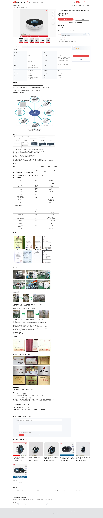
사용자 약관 (43, 509)
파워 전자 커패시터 (16, 493)
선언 (40, 509)
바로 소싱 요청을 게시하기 (44, 434)
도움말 (79, 5)
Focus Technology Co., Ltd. (53, 513)
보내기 (21, 434)
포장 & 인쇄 (18, 7)
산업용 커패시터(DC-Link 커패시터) (57, 492)
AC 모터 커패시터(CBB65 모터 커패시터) (58, 490)
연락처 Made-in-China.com (57, 509)
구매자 (73, 5)
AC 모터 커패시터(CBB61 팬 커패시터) (77, 490)
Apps (83, 5)
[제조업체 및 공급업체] (19, 2)
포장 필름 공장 (21, 504)
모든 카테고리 (16, 5)
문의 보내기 (65, 19)
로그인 (89, 2)
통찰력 (67, 509)
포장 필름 (49, 504)
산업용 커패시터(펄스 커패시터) (37, 492)
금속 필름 (26, 7)
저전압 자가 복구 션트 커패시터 (37, 493)
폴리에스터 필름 (43, 504)
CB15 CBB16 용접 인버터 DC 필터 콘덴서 (77, 492)
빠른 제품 (63, 509)
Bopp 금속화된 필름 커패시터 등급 (18, 490)
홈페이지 (14, 7)
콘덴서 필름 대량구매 (57, 504)
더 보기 (14, 506)
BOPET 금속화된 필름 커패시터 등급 (38, 490)
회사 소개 (36, 509)
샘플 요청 (80, 22)
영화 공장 (15, 504)
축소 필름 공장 (35, 504)
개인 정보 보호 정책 (49, 509)
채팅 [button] (83, 19)
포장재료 (22, 7)
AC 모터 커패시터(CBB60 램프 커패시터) (19, 492)
